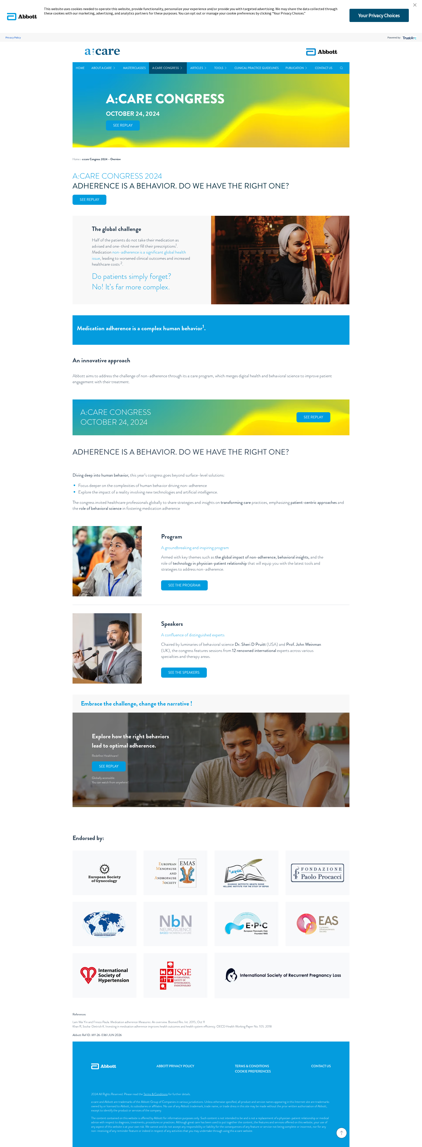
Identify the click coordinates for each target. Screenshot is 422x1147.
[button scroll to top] (341, 1133)
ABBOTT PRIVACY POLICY (175, 1066)
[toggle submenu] (114, 68)
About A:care (101, 68)
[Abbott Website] (103, 1071)
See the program (184, 585)
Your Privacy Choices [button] (379, 15)
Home (80, 68)
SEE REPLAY (123, 125)
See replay (89, 199)
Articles (196, 68)
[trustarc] (409, 37)
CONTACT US (321, 1066)
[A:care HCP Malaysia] (102, 52)
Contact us (323, 68)
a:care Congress (165, 68)
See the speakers (184, 672)
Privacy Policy (13, 37)
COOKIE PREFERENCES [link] (253, 1071)
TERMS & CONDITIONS (252, 1066)
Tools (218, 68)
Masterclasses (134, 68)
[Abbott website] (321, 52)
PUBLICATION (295, 68)
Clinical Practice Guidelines (257, 68)
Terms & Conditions (156, 1094)
